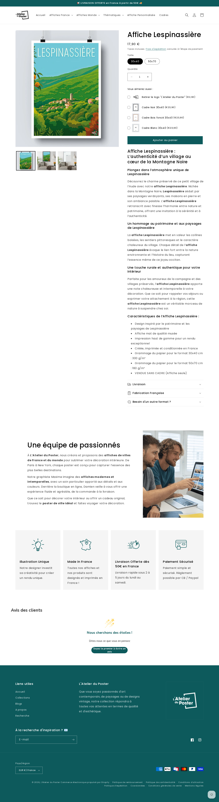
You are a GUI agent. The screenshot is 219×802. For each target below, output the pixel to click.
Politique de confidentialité (160, 782)
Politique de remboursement (127, 782)
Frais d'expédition (156, 49)
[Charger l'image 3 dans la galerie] (67, 160)
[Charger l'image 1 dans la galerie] (25, 160)
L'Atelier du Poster (50, 782)
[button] (60, 15)
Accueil (20, 691)
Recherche (22, 715)
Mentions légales (194, 785)
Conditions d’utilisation (191, 782)
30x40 (135, 61)
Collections (22, 697)
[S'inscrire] (73, 740)
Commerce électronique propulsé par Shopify (85, 782)
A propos (21, 709)
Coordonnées (138, 785)
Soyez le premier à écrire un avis (109, 650)
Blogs (18, 703)
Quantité (132, 69)
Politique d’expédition (115, 785)
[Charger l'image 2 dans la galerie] (46, 160)
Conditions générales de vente (165, 785)
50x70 (152, 61)
